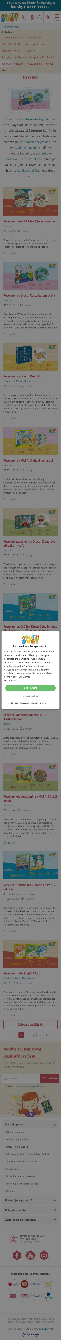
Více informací (11, 680)
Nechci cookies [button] (30, 695)
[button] (30, 703)
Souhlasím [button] (30, 687)
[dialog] (30, 670)
